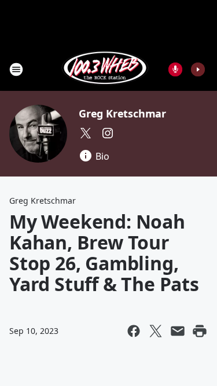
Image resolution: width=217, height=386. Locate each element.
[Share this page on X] (156, 331)
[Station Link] (105, 69)
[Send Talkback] (175, 69)
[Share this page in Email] (178, 331)
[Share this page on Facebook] (134, 331)
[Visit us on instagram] (108, 133)
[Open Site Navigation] (16, 69)
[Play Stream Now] (198, 69)
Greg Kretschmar (122, 113)
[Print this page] (200, 331)
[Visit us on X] (86, 133)
